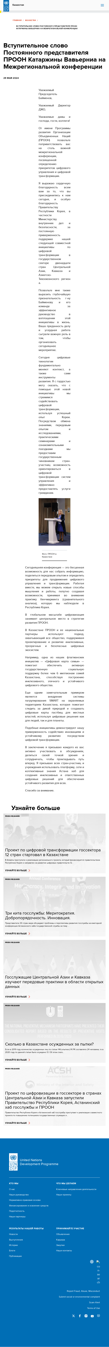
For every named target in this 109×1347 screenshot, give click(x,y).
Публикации (15, 1256)
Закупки (60, 1245)
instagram (86, 1315)
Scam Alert (94, 1302)
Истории (13, 1245)
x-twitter (73, 1315)
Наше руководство (19, 1194)
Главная (17, 20)
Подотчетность (16, 1211)
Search (98, 5)
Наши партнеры (17, 1216)
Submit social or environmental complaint (79, 1296)
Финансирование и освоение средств (28, 1205)
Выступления (16, 1239)
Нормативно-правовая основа (24, 1200)
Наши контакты (64, 1250)
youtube (92, 1315)
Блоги (12, 1250)
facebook (79, 1315)
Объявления (63, 1234)
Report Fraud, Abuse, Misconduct (83, 1291)
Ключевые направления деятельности (76, 1189)
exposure (98, 1315)
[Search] (98, 1272)
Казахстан (18, 5)
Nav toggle (102, 5)
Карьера (60, 1239)
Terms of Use (93, 1308)
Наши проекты (63, 1194)
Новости (13, 1234)
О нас (12, 1189)
